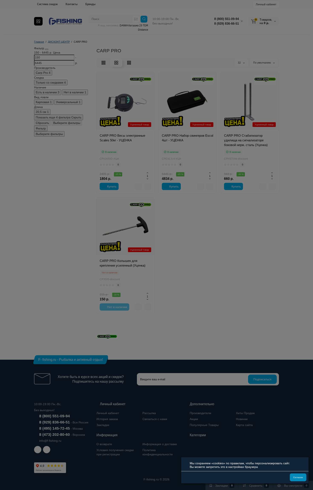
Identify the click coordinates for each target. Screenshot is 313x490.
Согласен (298, 477)
